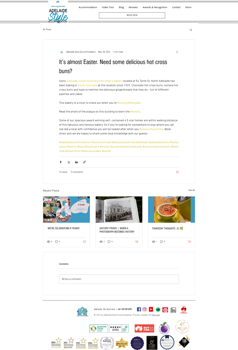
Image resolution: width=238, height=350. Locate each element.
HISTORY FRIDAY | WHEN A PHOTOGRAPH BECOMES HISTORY (117, 230)
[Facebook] (139, 309)
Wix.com (156, 315)
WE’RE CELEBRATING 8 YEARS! (63, 228)
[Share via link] (84, 162)
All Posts (47, 29)
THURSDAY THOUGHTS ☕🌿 (167, 228)
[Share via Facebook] (60, 162)
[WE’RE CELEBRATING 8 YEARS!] (66, 209)
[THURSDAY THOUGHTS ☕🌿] (171, 209)
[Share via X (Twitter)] (68, 162)
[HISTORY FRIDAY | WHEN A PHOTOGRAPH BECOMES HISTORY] (119, 209)
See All (191, 190)
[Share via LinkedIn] (76, 162)
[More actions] (177, 52)
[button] (191, 29)
